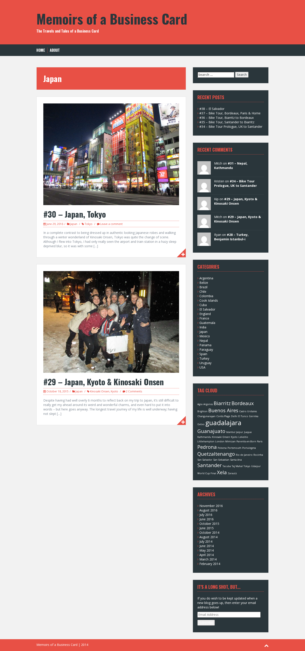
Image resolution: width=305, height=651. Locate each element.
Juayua (248, 432)
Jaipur (239, 432)
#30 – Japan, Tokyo (74, 214)
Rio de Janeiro (244, 454)
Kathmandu (204, 437)
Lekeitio (243, 437)
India (202, 327)
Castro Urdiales (248, 411)
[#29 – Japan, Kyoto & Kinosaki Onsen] (111, 321)
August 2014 (208, 537)
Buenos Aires (223, 410)
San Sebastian (221, 459)
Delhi (234, 416)
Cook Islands (208, 300)
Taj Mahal (237, 466)
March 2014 (208, 559)
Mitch (218, 217)
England (205, 314)
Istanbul (230, 432)
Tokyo (88, 224)
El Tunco (243, 416)
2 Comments (134, 391)
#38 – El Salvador (211, 109)
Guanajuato (211, 431)
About (55, 50)
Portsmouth (234, 447)
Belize (203, 282)
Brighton (202, 411)
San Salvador (204, 459)
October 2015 (209, 523)
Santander (209, 465)
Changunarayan (206, 416)
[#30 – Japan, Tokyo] (111, 154)
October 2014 (209, 532)
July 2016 (205, 515)
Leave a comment (111, 224)
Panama (205, 345)
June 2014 (206, 546)
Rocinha (258, 454)
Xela (222, 472)
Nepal (203, 340)
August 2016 (208, 510)
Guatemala (207, 323)
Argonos (208, 404)
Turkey (204, 358)
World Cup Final (206, 473)
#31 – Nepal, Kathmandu (230, 165)
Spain (203, 354)
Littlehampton (205, 441)
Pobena (222, 447)
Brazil (203, 287)
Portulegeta (249, 447)
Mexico (204, 336)
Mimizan (230, 441)
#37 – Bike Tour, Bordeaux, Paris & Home (230, 113)
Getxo (201, 424)
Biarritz (222, 403)
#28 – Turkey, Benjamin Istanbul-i (231, 237)
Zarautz (232, 473)
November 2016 (211, 506)
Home (40, 50)
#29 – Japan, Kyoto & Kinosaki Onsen (103, 381)
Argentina (206, 278)
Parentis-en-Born (246, 441)
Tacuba (227, 466)
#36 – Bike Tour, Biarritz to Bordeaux (226, 117)
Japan (73, 224)
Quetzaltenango (216, 454)
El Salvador (207, 309)
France (204, 318)
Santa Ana (236, 459)
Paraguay (206, 349)
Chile (202, 291)
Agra (200, 404)
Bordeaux (243, 403)
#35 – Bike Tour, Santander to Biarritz (226, 122)
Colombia (206, 296)
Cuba (203, 305)
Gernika (253, 416)
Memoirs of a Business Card (111, 18)
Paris (259, 441)
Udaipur (256, 466)
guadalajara (223, 422)
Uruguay (205, 363)
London (219, 441)
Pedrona (207, 447)
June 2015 (206, 528)
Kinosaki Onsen (99, 391)
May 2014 (206, 550)
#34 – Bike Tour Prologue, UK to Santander (230, 126)
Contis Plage (223, 416)
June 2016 (206, 519)
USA (202, 367)
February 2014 (209, 564)
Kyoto (114, 391)
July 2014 (205, 541)
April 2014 (206, 555)
